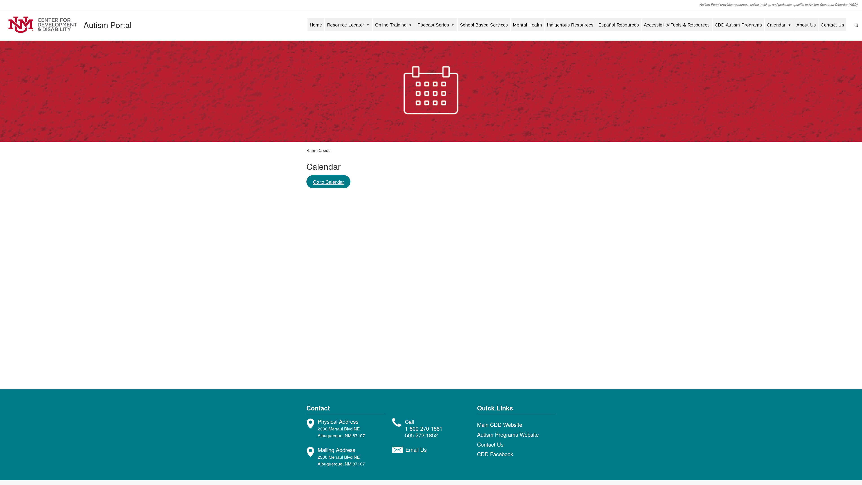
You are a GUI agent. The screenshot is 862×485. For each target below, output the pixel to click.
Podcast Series (433, 24)
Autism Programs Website (508, 434)
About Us (806, 24)
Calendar (776, 24)
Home (316, 24)
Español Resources (618, 24)
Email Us (416, 449)
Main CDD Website (499, 424)
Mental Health (527, 24)
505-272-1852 (421, 435)
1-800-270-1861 (423, 428)
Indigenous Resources (570, 24)
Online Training (391, 24)
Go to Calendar (328, 182)
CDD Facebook (495, 454)
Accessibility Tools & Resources (677, 24)
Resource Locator (345, 24)
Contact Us (832, 24)
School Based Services (484, 24)
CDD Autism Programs (738, 24)
